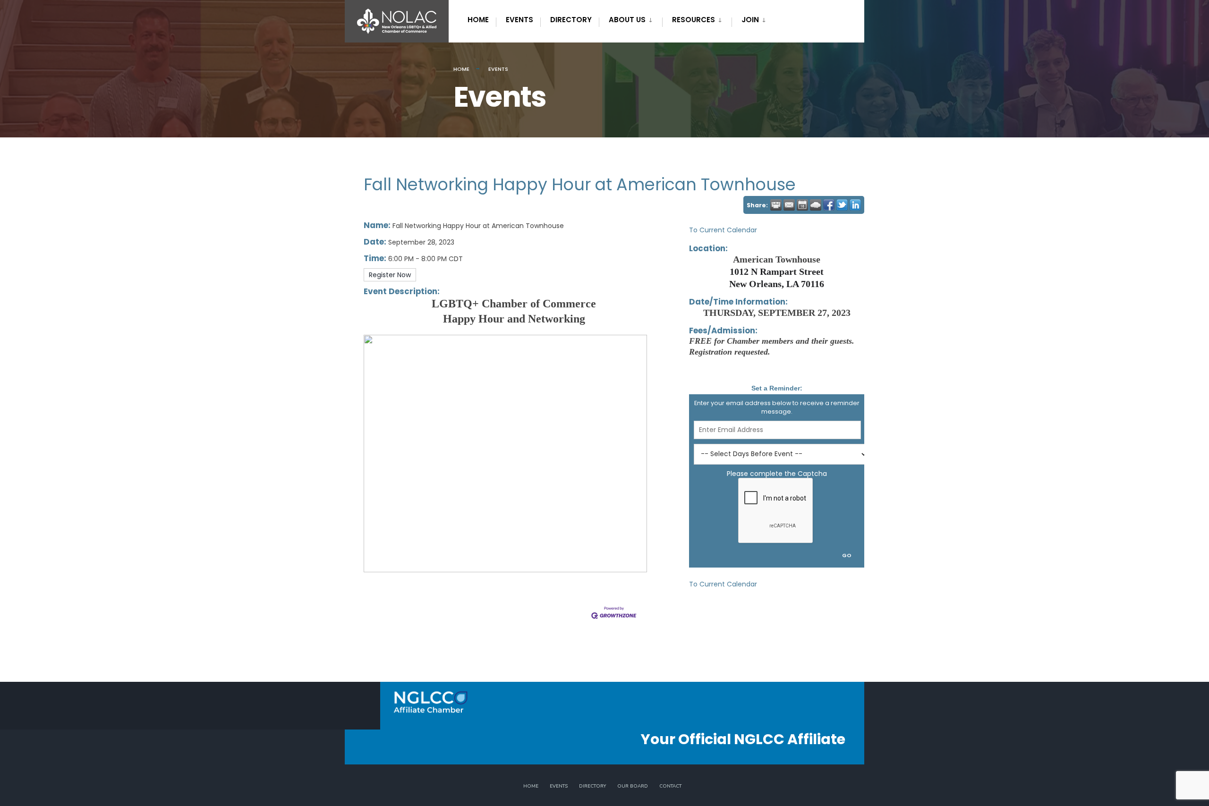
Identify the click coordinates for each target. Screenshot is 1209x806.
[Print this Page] (776, 205)
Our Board (632, 786)
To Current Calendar (723, 230)
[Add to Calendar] (802, 205)
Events (519, 20)
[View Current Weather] (815, 205)
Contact (670, 786)
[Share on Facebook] (828, 205)
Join (750, 20)
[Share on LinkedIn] (855, 205)
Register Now (390, 275)
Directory (571, 20)
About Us (627, 20)
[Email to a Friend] (789, 205)
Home (478, 20)
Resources (693, 20)
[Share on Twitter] (842, 205)
